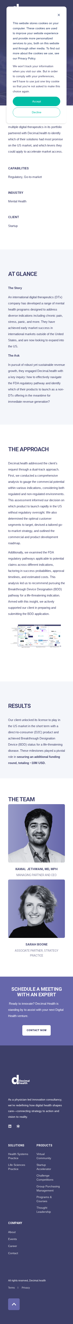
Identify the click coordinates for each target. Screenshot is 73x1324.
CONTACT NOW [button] (36, 1030)
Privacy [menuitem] (26, 1287)
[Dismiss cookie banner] (58, 15)
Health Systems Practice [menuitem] (18, 1156)
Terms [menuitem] (11, 1287)
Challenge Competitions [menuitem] (44, 1177)
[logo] (20, 1080)
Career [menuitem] (12, 1246)
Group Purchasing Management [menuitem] (48, 1188)
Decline (36, 112)
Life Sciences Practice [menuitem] (16, 1167)
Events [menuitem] (12, 1239)
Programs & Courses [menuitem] (44, 1199)
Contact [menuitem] (13, 1253)
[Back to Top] (14, 1304)
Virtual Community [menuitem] (43, 1156)
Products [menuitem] (44, 1145)
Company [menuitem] (15, 1223)
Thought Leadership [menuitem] (43, 1209)
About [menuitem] (12, 1232)
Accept (36, 101)
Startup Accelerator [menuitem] (43, 1167)
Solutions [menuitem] (16, 1145)
